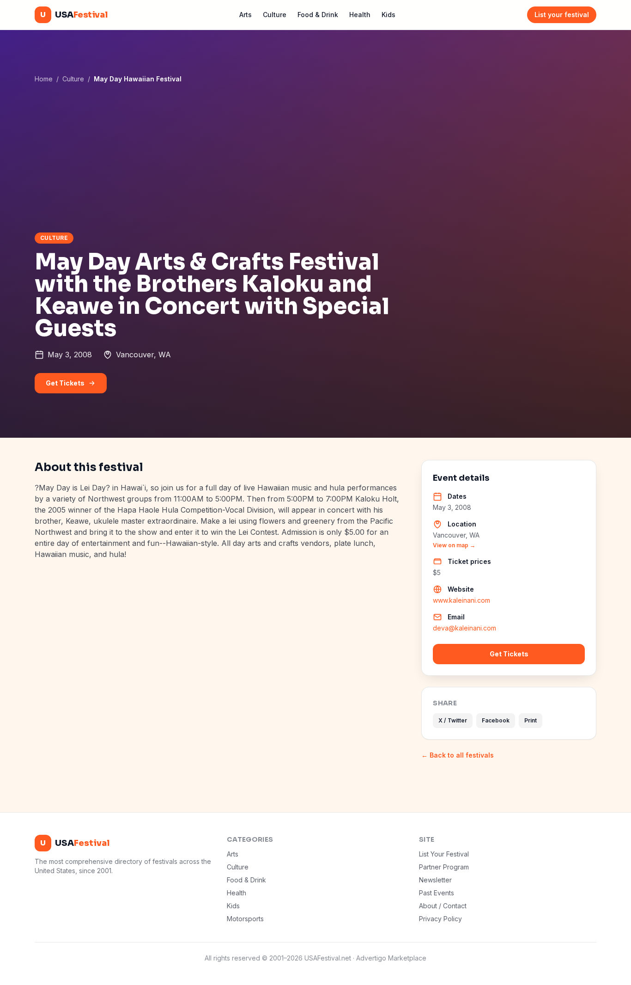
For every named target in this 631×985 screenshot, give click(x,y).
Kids (388, 14)
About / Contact (443, 906)
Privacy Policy (440, 919)
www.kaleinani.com (461, 600)
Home (44, 79)
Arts (245, 14)
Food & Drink (317, 14)
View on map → (454, 545)
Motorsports (245, 919)
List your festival (561, 14)
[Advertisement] (315, 157)
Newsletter (435, 880)
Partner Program (444, 867)
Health (359, 14)
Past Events (436, 893)
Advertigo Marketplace (391, 958)
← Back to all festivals (457, 755)
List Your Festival (444, 854)
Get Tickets (65, 383)
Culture (274, 14)
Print (530, 720)
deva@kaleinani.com (464, 628)
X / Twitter (452, 720)
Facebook (496, 720)
